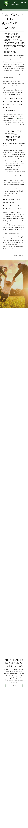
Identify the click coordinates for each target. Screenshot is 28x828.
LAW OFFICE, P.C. (17, 4)
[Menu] (1, 7)
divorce (22, 60)
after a (17, 60)
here (20, 94)
